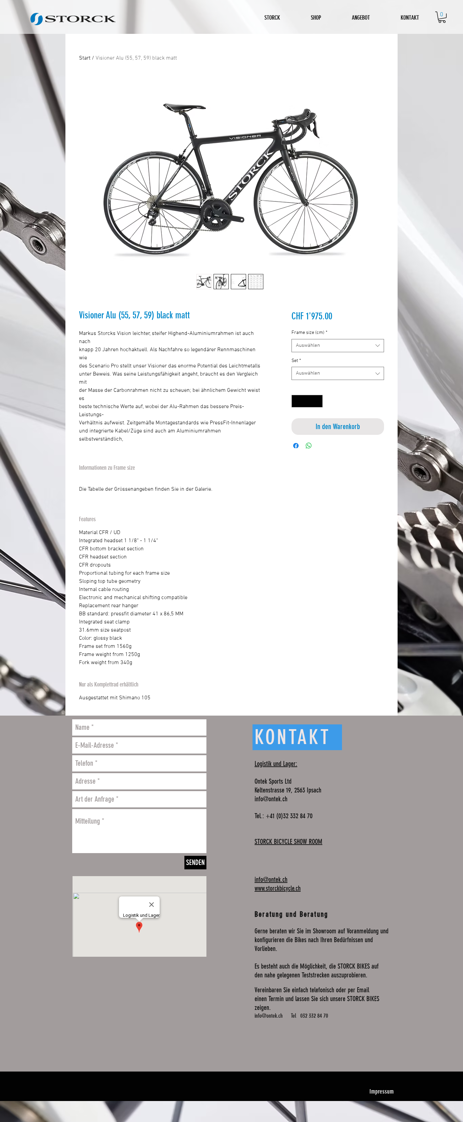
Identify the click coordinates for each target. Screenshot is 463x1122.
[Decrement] (297, 401)
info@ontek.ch (271, 799)
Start (84, 58)
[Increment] (317, 401)
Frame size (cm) (309, 333)
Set (296, 361)
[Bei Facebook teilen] (296, 446)
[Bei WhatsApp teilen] (309, 446)
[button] (442, 17)
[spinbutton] (307, 401)
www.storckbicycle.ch (278, 888)
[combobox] (337, 345)
